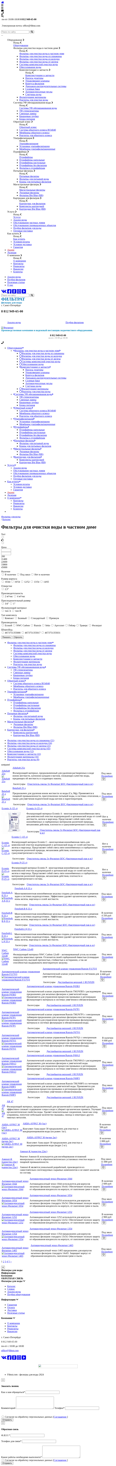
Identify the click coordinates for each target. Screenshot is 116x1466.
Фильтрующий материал (14, 608)
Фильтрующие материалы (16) (23, 756)
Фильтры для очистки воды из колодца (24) (29, 743)
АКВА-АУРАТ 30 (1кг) (35, 1123)
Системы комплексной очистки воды (38, 64)
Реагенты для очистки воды (33, 100)
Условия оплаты (21, 241)
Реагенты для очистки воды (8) (23, 759)
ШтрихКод (6, 629)
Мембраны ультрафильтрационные (37, 149)
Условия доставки (22, 244)
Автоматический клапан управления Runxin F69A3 (12, 1061)
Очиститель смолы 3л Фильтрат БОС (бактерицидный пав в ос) (60, 784)
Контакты (18, 263)
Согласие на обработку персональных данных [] (36, 1417)
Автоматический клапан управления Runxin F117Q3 (70, 968)
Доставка (12, 1310)
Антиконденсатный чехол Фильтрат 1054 (15, 1199)
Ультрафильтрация (28, 143)
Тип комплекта (9, 615)
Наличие (5, 571)
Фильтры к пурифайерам (32, 168)
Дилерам (11, 252)
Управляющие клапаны (37, 81)
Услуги (17, 217)
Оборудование (20, 45)
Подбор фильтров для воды (27, 228)
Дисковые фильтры (29, 192)
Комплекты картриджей (31, 206)
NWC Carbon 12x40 (5, 953)
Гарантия (18, 247)
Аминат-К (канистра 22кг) (10, 1160)
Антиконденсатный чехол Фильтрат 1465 (15, 1249)
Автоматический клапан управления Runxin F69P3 (12, 1084)
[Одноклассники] (14, 292)
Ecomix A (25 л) (10, 808)
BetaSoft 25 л (6, 792)
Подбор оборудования (18, 1294)
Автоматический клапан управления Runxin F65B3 (12, 992)
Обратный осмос (28, 127)
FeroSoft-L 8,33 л (7, 934)
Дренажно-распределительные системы (45, 86)
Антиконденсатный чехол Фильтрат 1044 (15, 1182)
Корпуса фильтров (34, 83)
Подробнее (107, 776)
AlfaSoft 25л (19, 768)
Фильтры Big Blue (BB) (31, 195)
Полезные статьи (16, 282)
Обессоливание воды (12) (20, 751)
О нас (10, 285)
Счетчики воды (33, 94)
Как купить (19, 239)
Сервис (11, 1289)
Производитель (9, 622)
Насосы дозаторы (34, 78)
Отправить (7, 1420)
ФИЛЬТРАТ (10, 1362)
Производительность (12, 593)
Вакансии (18, 269)
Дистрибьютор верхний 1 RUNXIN (76, 982)
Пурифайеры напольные (32, 160)
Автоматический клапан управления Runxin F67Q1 (12, 1038)
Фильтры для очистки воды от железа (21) (29, 746)
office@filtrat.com (10, 1350)
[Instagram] (19, 292)
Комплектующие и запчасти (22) (24, 754)
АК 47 (3, 1106)
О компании (19, 261)
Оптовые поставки (23, 231)
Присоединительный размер (16, 600)
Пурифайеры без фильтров (33, 165)
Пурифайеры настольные (32, 162)
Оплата (11, 1307)
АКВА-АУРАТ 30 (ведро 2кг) (11, 1140)
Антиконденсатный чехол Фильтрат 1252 (15, 1215)
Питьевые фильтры (29, 176)
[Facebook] (9, 292)
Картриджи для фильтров (32, 203)
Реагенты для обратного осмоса (35, 135)
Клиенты (18, 271)
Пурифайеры (26, 157)
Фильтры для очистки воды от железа (38, 61)
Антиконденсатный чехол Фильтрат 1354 (15, 1232)
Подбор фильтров (16, 279)
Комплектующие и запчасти (39, 75)
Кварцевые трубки (29, 116)
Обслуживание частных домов (29, 222)
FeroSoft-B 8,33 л (7, 914)
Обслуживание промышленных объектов (34, 225)
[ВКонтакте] (4, 292)
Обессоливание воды (30, 67)
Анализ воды (20, 220)
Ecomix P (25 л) (5, 869)
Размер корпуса (9, 578)
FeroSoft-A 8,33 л (7, 894)
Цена (3, 547)
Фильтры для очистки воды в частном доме (41, 53)
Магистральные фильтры (32, 190)
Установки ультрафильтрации (34, 146)
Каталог (11, 1286)
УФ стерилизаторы (29, 111)
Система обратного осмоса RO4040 (37, 130)
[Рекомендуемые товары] (58, 540)
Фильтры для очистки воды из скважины (40, 56)
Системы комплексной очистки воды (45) (28, 748)
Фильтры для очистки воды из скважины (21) (30, 740)
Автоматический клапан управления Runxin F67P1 (12, 1015)
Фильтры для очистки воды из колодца (39, 59)
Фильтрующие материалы (32, 97)
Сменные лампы (27, 113)
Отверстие (6, 586)
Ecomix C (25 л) (6, 844)
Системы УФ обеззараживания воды (38, 108)
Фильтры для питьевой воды (34, 179)
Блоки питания (27, 119)
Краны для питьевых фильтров (35, 181)
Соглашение (60, 1417)
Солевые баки (32, 89)
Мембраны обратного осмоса (34, 132)
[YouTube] (24, 292)
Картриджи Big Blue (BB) (32, 209)
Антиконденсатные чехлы (38, 91)
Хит (3, 534)
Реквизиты (18, 266)
